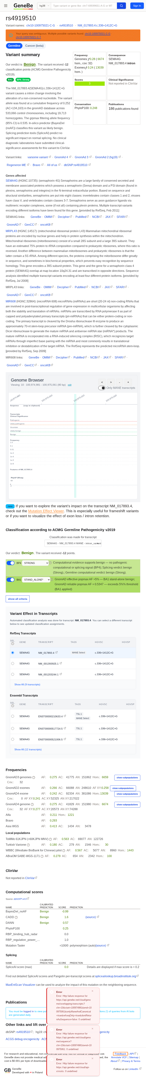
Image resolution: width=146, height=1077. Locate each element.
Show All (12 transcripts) (28, 749)
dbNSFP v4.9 (20, 899)
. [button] (30, 64)
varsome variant (38, 157)
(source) (91, 917)
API (132, 1053)
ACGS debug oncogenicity (22, 1039)
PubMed (80, 216)
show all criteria (17, 598)
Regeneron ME (17, 165)
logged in (29, 1011)
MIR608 (11, 301)
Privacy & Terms (131, 1061)
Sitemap (133, 1057)
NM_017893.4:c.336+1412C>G (97, 25)
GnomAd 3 (82, 157)
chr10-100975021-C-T (28, 37)
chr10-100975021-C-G (40, 25)
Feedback (120, 1053)
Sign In (137, 5)
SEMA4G (115, 59)
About (114, 1061)
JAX (108, 216)
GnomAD (13, 224)
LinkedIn (134, 1069)
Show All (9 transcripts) (27, 684)
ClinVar (30, 878)
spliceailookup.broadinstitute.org (115, 976)
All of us (52, 165)
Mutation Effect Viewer (46, 511)
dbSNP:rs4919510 (76, 165)
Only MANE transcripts (120, 387)
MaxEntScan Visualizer (20, 984)
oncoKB (45, 224)
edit (69, 385)
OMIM (48, 216)
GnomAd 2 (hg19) (106, 157)
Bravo (37, 165)
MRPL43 (12, 231)
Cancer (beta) (34, 45)
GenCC (29, 224)
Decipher (63, 216)
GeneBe (36, 216)
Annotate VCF (119, 1057)
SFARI (121, 216)
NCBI (95, 216)
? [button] (50, 563)
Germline (14, 45)
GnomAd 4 (61, 157)
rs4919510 (66, 25)
